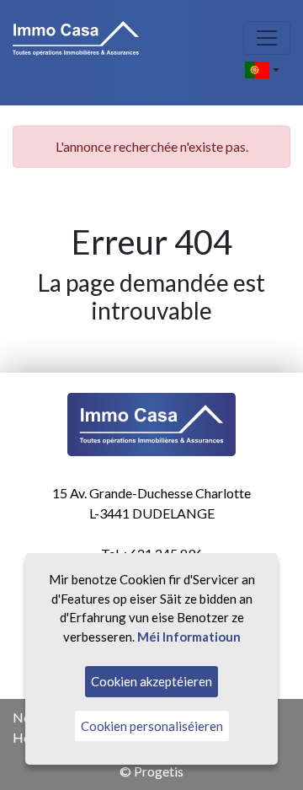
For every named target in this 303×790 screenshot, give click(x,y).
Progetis (158, 771)
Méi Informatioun (189, 636)
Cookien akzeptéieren (151, 681)
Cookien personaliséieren (152, 726)
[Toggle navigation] (266, 38)
